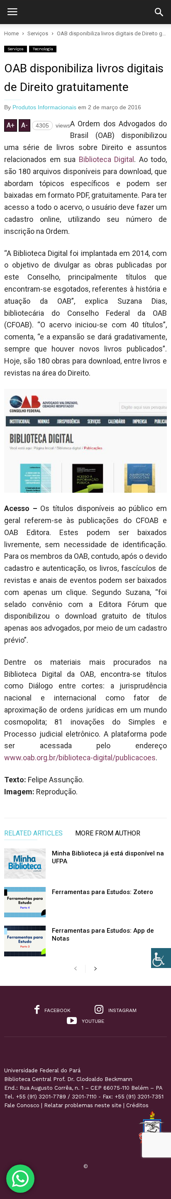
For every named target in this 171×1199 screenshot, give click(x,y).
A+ (11, 125)
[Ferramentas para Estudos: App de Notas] (25, 941)
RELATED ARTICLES (33, 833)
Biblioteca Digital (106, 159)
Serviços (15, 49)
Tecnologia (42, 49)
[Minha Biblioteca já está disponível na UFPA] (25, 863)
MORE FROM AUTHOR (107, 833)
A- (24, 125)
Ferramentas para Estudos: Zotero (102, 892)
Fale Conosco (21, 1105)
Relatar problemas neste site (83, 1105)
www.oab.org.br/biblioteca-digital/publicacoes (80, 757)
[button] (159, 12)
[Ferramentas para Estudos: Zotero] (25, 902)
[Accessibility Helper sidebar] (161, 958)
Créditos (137, 1105)
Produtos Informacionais (44, 107)
